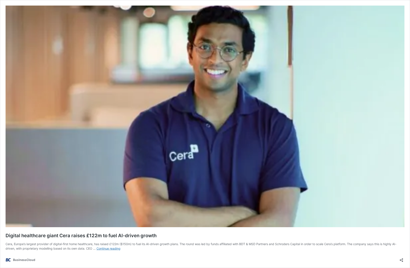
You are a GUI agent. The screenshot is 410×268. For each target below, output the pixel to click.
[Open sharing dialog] (401, 258)
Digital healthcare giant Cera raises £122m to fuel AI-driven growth (81, 235)
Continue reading (108, 248)
